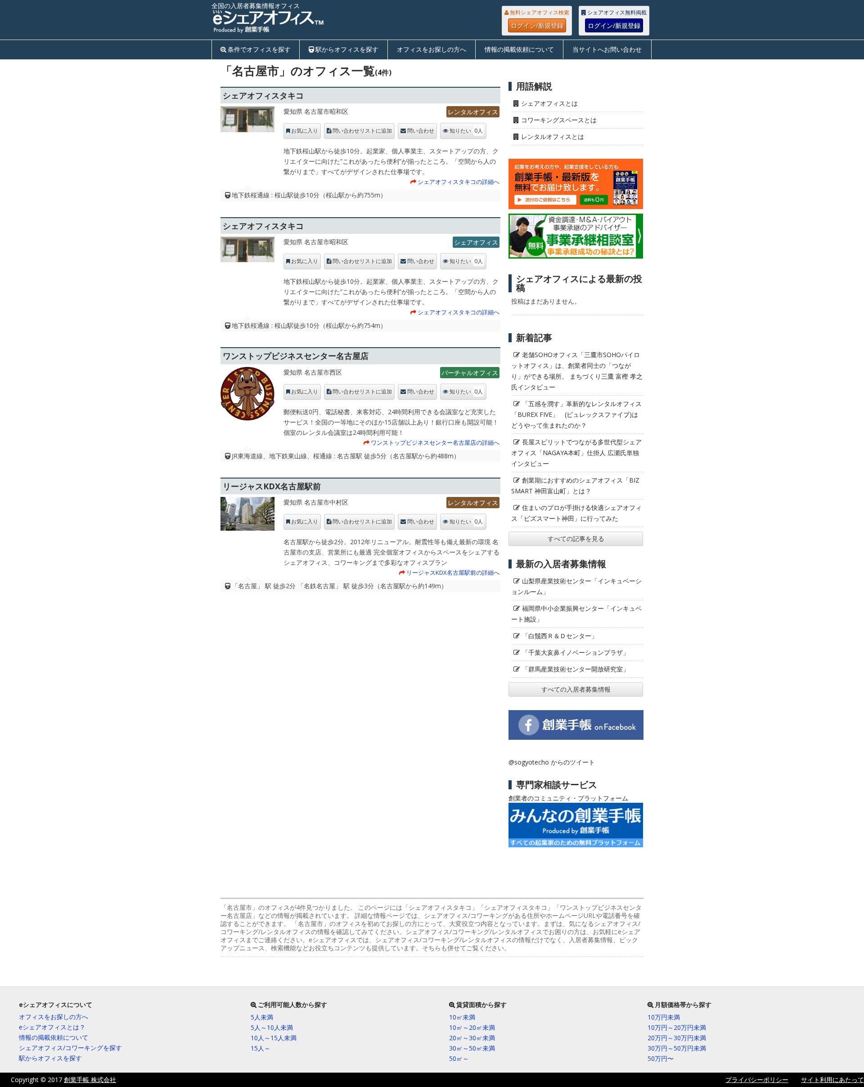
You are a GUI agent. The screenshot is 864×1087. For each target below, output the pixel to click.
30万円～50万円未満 (677, 1048)
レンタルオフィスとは (552, 136)
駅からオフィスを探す (346, 49)
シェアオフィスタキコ (263, 95)
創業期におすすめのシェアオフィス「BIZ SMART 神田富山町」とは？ (575, 485)
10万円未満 (664, 1017)
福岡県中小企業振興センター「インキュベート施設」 (576, 613)
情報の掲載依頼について (519, 49)
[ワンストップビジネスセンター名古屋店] (247, 396)
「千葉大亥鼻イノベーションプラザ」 (575, 652)
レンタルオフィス (473, 111)
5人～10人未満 (272, 1027)
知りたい (466, 130)
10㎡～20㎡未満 (472, 1027)
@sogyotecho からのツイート (551, 762)
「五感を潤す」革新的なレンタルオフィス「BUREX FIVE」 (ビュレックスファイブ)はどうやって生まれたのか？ (576, 414)
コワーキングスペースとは (559, 120)
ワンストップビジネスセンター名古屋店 (296, 355)
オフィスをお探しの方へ (431, 49)
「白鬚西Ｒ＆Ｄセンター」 (560, 635)
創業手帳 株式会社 (90, 1079)
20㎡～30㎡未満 (472, 1037)
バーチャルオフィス (469, 372)
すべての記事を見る (576, 538)
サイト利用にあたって (832, 1079)
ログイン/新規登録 (537, 25)
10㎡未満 (462, 1017)
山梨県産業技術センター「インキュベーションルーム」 (576, 586)
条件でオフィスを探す (259, 49)
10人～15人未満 (274, 1037)
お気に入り (304, 131)
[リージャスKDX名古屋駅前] (247, 516)
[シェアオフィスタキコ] (247, 121)
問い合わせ (420, 131)
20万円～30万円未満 (677, 1037)
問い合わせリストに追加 (362, 131)
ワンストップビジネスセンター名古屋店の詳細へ (435, 442)
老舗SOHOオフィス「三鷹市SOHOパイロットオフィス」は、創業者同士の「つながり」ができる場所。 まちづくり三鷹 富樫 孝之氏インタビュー (577, 370)
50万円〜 (661, 1058)
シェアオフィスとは (549, 103)
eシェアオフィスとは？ (52, 1027)
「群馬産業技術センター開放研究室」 (575, 669)
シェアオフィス (476, 242)
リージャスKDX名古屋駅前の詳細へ (453, 572)
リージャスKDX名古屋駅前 (272, 486)
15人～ (260, 1048)
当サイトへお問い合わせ (607, 49)
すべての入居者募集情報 (576, 689)
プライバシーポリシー (756, 1079)
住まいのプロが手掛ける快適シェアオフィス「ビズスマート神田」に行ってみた (576, 513)
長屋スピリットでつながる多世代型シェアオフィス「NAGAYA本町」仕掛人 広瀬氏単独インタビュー (576, 453)
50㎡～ (459, 1058)
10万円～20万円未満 (677, 1027)
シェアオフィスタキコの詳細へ (459, 182)
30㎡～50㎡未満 (472, 1048)
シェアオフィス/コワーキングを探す (70, 1047)
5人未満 (262, 1017)
